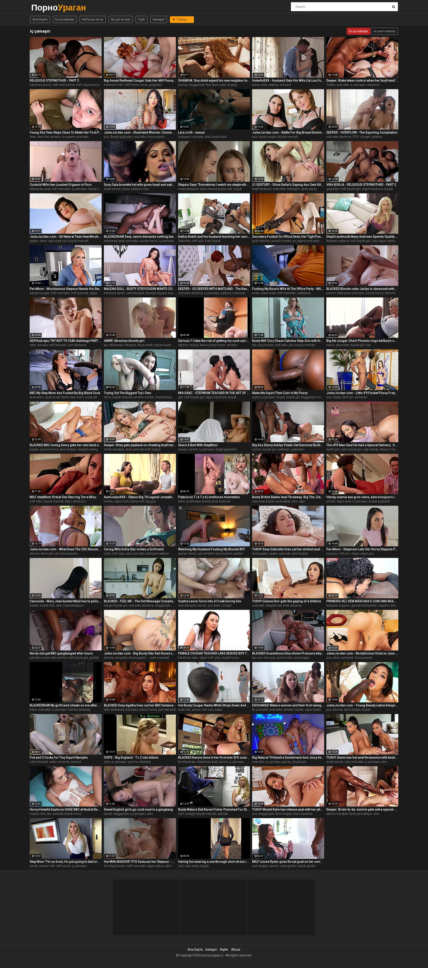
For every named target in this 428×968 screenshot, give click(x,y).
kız (106, 345)
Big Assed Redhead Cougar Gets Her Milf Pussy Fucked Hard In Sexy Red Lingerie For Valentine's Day (140, 80)
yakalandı (304, 293)
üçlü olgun (379, 241)
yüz (106, 136)
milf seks (36, 501)
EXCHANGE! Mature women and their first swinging (288, 705)
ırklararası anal (40, 189)
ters (376, 813)
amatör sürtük (144, 397)
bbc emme (59, 657)
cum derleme (77, 345)
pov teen (214, 605)
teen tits (43, 136)
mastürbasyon (188, 189)
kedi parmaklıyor (157, 553)
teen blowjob (187, 605)
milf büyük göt (351, 189)
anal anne (36, 397)
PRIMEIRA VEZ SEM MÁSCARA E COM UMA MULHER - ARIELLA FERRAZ (362, 601)
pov (291, 345)
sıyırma (133, 762)
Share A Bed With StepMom (198, 445)
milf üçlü (198, 241)
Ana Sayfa (40, 19)
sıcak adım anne (96, 397)
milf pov (344, 553)
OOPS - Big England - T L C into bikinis (131, 757)
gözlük (94, 657)
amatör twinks (281, 241)
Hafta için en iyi (92, 19)
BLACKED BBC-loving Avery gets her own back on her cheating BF (66, 445)
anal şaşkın (260, 553)
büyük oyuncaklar (278, 501)
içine (107, 762)
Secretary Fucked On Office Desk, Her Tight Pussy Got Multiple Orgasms (288, 236)
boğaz (272, 136)
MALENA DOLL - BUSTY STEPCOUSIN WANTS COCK (140, 289)
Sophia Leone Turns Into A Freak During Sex (209, 601)
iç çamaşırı (357, 85)
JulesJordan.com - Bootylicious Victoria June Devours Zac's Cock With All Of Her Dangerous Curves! (362, 653)
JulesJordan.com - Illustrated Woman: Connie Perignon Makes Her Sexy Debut (140, 132)
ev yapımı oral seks (75, 136)
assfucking (309, 189)
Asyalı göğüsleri (121, 136)
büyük (389, 189)
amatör (55, 136)
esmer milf (74, 85)
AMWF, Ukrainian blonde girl (124, 341)
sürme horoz (149, 241)
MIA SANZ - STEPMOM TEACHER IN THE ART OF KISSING (214, 393)
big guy (151, 501)
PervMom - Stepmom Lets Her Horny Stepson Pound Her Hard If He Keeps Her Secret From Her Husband (362, 549)
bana (33, 709)
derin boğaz (68, 449)
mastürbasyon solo (168, 397)
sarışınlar (121, 657)
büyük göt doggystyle (301, 397)
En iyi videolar (64, 19)
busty (262, 136)
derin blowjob (394, 293)
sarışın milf (47, 866)
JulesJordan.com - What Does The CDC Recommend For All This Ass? (66, 549)
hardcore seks (188, 657)
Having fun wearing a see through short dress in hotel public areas (214, 861)
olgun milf (206, 657)
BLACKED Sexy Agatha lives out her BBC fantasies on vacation (140, 705)
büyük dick (219, 136)
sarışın (34, 449)
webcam (284, 449)
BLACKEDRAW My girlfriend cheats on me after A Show (66, 705)
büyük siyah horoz (101, 189)
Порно (43, 7)
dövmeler (342, 345)
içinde (108, 813)
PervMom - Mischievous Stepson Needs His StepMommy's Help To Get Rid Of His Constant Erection (66, 289)
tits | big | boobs (263, 345)
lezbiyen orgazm (338, 605)
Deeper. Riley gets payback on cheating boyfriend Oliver (140, 445)
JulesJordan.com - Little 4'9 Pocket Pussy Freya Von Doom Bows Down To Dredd (362, 393)
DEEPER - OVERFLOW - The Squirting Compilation (361, 132)
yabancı (136, 189)
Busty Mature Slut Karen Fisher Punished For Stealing (214, 809)
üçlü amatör (205, 553)
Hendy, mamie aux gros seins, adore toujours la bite (362, 497)
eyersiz (76, 762)
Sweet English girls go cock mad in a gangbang (138, 809)
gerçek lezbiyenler (364, 605)
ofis (323, 241)
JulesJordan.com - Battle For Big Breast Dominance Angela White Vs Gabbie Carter (288, 132)
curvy (144, 85)
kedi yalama (396, 241)
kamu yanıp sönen (212, 345)
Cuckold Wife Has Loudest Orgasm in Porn (61, 184)
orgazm (383, 605)
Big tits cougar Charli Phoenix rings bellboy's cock (362, 341)
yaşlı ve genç (228, 85)
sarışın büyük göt (116, 605)
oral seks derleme (338, 136)
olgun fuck (121, 501)
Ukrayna (130, 345)
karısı (255, 85)
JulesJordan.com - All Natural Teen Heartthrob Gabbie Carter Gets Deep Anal (66, 236)
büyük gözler (307, 866)
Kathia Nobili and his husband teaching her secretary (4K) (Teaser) (214, 236)
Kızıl (208, 241)
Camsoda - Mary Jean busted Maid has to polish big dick (66, 601)
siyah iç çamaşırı (263, 397)
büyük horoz (230, 657)
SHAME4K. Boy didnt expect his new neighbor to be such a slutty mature (214, 80)
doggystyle (196, 85)
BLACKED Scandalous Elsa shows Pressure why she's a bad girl (288, 653)
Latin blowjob (135, 293)
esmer (182, 553)
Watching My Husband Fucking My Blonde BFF (211, 549)
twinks (108, 501)
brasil (394, 605)
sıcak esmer (112, 189)
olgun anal (344, 501)
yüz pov (331, 553)
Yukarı (330, 85)
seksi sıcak (268, 293)
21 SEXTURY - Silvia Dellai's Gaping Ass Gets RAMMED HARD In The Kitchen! (288, 184)
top (368, 345)
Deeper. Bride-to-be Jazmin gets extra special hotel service (362, 809)
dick (208, 136)
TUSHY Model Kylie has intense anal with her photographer (288, 809)
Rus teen (212, 85)
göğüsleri (155, 85)
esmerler (361, 397)
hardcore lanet (114, 293)
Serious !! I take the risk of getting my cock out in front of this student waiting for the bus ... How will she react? (214, 341)
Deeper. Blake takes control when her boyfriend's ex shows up (362, 80)
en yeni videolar (384, 31)
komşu (183, 85)
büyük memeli (288, 136)
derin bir (347, 397)
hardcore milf (113, 85)
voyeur (34, 813)
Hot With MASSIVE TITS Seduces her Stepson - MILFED (140, 861)
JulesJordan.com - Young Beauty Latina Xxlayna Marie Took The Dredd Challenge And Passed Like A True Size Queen (362, 705)
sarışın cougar (39, 293)
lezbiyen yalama (337, 241)
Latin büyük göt (351, 449)
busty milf (137, 501)
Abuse (235, 949)
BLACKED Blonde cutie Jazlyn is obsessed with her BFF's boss (362, 289)
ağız (302, 501)
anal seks (279, 189)
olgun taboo (155, 866)
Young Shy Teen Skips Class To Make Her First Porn (66, 132)
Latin (107, 553)
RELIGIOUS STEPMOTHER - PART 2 (54, 80)
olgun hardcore (372, 189)
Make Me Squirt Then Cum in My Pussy (280, 393)
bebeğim (293, 189)
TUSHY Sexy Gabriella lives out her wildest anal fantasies (288, 549)
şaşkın (34, 241)
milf (181, 813)
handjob (342, 813)
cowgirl (365, 136)
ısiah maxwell (159, 657)
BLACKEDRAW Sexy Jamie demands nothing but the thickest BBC (140, 236)
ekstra (330, 813)
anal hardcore (262, 189)
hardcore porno (40, 85)
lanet (107, 397)
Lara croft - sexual (191, 132)
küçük (238, 189)
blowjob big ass (156, 293)
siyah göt (332, 449)
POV (356, 136)
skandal (145, 762)
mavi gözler (288, 866)
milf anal (59, 85)
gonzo (286, 762)
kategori (159, 19)
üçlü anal (258, 501)
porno (196, 709)
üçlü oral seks (135, 553)
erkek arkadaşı (114, 449)
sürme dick (284, 657)
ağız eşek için (57, 241)
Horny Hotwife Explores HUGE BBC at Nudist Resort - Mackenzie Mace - (66, 809)
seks (33, 345)
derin (43, 241)
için (57, 553)
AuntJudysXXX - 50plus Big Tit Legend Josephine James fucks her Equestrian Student (140, 497)
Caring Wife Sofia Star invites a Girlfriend (134, 549)
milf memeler (61, 189)
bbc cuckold (55, 813)
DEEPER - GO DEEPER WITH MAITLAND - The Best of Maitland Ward (214, 289)
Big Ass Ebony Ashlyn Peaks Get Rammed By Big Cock (288, 445)
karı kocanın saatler (229, 553)
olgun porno (91, 85)
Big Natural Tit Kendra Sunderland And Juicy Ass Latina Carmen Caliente (288, 757)
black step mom (72, 397)
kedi (264, 85)
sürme (193, 449)
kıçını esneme (303, 813)
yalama (273, 85)
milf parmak (79, 293)
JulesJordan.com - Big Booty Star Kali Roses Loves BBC (140, 653)
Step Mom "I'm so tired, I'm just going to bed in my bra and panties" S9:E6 (66, 861)
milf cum (207, 709)
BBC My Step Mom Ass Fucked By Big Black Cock (65, 393)
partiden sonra (40, 657)
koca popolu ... (157, 136)
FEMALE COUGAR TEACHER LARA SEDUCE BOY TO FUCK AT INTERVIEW (214, 653)
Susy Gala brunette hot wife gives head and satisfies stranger (140, 184)
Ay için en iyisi (120, 19)
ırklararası (116, 345)
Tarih (141, 19)
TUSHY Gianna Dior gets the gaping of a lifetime (286, 601)
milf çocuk (63, 866)
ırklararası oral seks (350, 293)
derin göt (47, 553)
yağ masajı (370, 449)
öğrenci (183, 345)
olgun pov (367, 553)
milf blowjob (57, 345)
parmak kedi (141, 449)
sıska (53, 762)
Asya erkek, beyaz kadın (154, 345)
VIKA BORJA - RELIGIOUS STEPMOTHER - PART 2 (361, 184)
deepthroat (274, 605)
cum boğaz (301, 657)
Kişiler (224, 949)
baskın (34, 605)
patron (331, 293)
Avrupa (42, 345)
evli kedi (285, 85)
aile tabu (171, 866)
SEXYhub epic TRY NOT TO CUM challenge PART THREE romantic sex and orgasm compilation (66, 341)
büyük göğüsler (379, 501)
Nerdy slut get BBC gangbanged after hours (61, 653)
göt (180, 397)
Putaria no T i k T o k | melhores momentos (209, 497)
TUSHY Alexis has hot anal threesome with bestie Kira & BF (362, 757)
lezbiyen (184, 136)
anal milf (184, 709)
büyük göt (357, 345)
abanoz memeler (392, 449)
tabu (68, 501)
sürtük (330, 501)
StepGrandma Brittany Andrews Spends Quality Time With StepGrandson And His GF (362, 236)
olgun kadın (313, 709)
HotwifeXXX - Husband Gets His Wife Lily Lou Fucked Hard (288, 80)
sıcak (255, 293)
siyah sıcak (52, 397)
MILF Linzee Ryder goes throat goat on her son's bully (288, 861)
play (217, 657)
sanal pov (79, 501)
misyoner (373, 85)
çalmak (223, 813)
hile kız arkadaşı (79, 709)
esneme (296, 605)
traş (146, 189)
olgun (355, 553)
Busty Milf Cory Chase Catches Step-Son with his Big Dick (288, 341)
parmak (284, 553)
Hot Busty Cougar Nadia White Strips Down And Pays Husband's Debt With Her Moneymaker (214, 705)
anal (129, 449)
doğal (337, 397)
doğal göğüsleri (226, 449)
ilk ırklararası (186, 762)
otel (180, 866)
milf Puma (131, 85)
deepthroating (88, 449)
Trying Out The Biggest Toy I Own (127, 393)
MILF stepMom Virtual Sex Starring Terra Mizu (63, 497)
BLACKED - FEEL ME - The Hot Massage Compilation (140, 601)
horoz (330, 345)
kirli (43, 813)
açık (187, 866)
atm (295, 501)
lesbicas (224, 501)
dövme (34, 553)
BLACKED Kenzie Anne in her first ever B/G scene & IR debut (214, 757)
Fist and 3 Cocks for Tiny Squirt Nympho (59, 757)
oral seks (343, 85)
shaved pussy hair (219, 189)
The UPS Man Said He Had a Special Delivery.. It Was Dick (362, 445)
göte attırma (261, 241)
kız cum (257, 657)
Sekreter (184, 241)
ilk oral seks (260, 709)
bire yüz (270, 657)
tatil (106, 709)
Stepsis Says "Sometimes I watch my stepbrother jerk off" (214, 184)
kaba (218, 709)
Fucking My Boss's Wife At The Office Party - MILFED (288, 289)
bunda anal (210, 501)
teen (33, 136)
